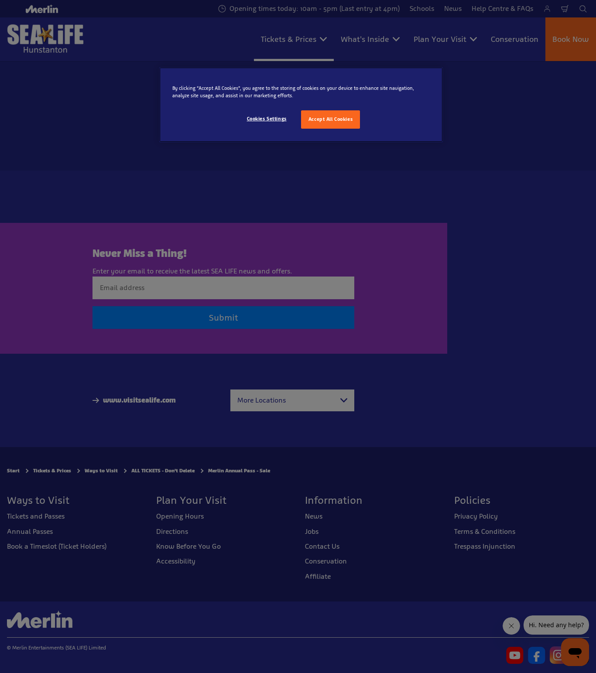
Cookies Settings (267, 119)
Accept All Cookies (330, 119)
